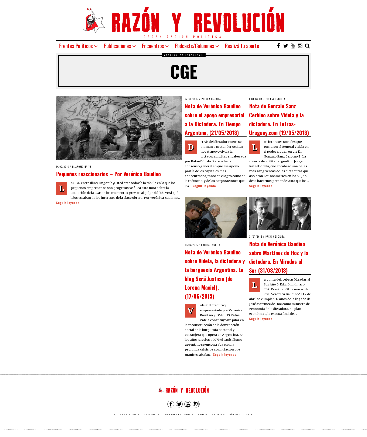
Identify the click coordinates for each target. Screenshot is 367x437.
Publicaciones (117, 45)
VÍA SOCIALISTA (241, 414)
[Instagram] (300, 45)
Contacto (152, 414)
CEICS (202, 414)
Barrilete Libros (179, 414)
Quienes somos (127, 414)
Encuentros (153, 45)
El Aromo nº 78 (81, 166)
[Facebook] (278, 45)
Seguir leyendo (68, 202)
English (218, 414)
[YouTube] (292, 45)
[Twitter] (285, 45)
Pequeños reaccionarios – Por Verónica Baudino (108, 174)
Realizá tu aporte (242, 45)
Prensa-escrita (211, 99)
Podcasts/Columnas (194, 45)
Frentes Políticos (76, 45)
